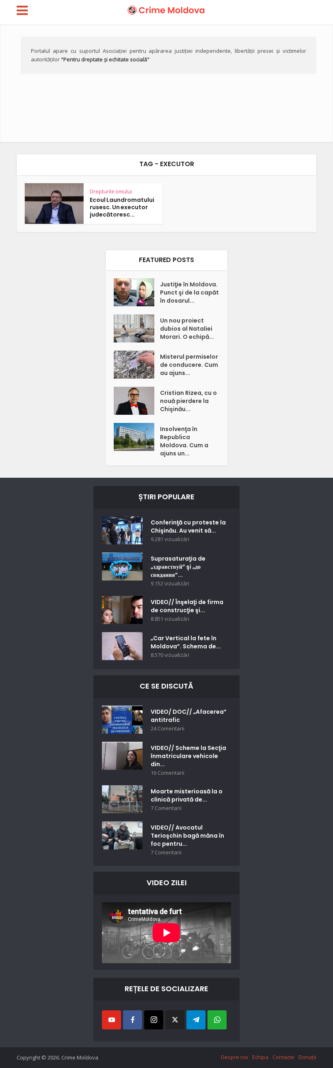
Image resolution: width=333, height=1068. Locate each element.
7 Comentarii (166, 808)
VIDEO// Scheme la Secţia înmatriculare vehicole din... (188, 756)
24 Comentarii (167, 728)
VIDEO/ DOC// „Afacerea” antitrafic (189, 716)
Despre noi (234, 1057)
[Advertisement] (166, 81)
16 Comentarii (167, 772)
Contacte (283, 1057)
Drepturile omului (111, 191)
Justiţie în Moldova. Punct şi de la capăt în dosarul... (189, 292)
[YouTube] (111, 1019)
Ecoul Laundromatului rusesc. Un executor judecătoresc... (122, 207)
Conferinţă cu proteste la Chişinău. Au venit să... (188, 526)
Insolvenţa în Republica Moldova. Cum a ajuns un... (184, 441)
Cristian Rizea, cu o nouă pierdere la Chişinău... (188, 401)
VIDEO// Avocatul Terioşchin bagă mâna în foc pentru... (187, 835)
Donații (307, 1057)
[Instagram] (153, 1019)
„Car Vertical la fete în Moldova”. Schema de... (186, 642)
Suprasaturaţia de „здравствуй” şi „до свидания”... (178, 567)
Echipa (260, 1057)
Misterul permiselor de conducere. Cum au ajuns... (189, 365)
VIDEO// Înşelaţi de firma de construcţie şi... (187, 606)
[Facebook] (132, 1019)
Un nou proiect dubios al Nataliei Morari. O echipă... (187, 328)
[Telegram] (195, 1019)
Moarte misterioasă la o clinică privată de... (187, 795)
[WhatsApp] (217, 1019)
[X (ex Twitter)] (174, 1019)
